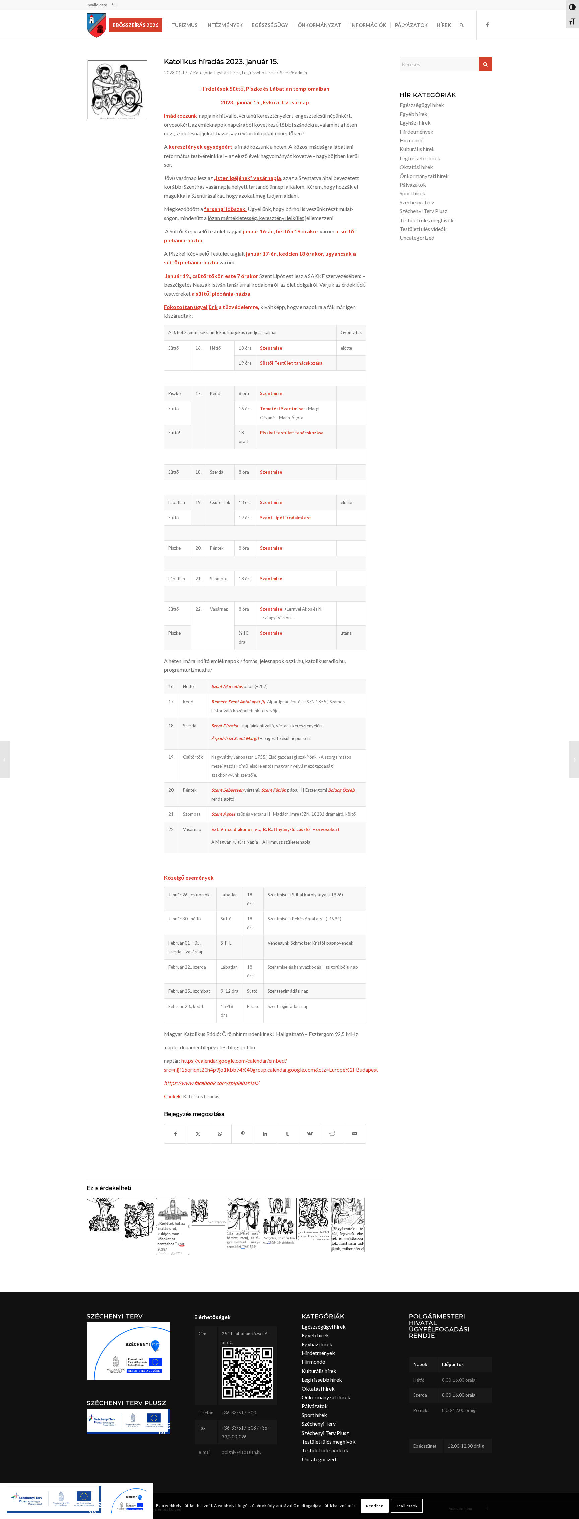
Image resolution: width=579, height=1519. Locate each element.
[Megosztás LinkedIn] (265, 1133)
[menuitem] (138, 25)
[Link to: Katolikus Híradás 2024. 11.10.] (208, 1212)
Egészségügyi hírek (422, 105)
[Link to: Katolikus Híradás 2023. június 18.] (173, 1226)
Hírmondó (412, 140)
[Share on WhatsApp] (220, 1133)
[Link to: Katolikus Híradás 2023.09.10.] (243, 1223)
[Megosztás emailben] (354, 1133)
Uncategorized (417, 237)
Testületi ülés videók (423, 229)
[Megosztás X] (198, 1133)
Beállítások (407, 1505)
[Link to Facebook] (487, 25)
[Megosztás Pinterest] (243, 1133)
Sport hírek (412, 193)
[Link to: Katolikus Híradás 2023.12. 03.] (348, 1225)
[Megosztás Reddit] (332, 1133)
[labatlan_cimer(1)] (97, 25)
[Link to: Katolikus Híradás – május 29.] (104, 1214)
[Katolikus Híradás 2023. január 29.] (574, 759)
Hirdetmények (416, 131)
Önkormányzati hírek (424, 176)
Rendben (374, 1505)
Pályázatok (413, 184)
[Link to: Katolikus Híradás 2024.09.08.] (138, 1218)
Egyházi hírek (227, 72)
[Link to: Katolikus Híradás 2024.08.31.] (313, 1219)
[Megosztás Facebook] (175, 1133)
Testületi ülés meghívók (427, 220)
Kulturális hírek (417, 149)
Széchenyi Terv (417, 202)
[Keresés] (461, 25)
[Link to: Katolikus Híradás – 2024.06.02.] (278, 1221)
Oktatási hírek (416, 167)
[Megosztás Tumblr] (287, 1133)
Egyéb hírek (413, 114)
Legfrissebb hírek (258, 72)
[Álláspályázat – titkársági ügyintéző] (5, 759)
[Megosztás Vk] (310, 1133)
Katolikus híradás (201, 1096)
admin (301, 72)
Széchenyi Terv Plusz (423, 211)
